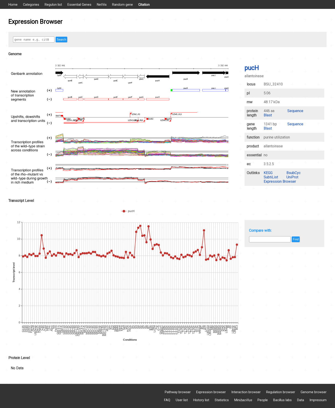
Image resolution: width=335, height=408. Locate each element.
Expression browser (211, 392)
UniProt (292, 177)
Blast (268, 115)
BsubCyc (293, 173)
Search (61, 39)
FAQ (167, 400)
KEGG (268, 173)
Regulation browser (280, 392)
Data (300, 400)
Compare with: (260, 230)
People (263, 400)
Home (13, 5)
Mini (243, 400)
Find (296, 239)
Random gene (122, 5)
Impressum (318, 400)
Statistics (222, 400)
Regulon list (53, 5)
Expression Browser (280, 181)
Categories (31, 5)
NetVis (102, 5)
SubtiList (271, 177)
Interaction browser (246, 392)
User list (182, 400)
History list (201, 400)
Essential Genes (79, 5)
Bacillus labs (282, 400)
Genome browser (314, 392)
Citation (144, 5)
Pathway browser (178, 392)
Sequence (295, 111)
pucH (252, 68)
